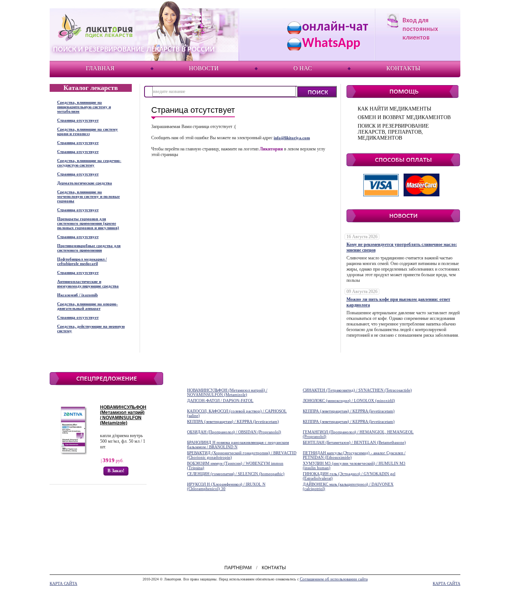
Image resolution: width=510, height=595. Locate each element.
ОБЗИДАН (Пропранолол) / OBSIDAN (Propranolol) (234, 432)
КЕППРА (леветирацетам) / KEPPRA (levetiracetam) (349, 411)
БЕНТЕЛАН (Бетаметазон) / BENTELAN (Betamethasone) (354, 442)
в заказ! (116, 470)
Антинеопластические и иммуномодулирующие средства (88, 283)
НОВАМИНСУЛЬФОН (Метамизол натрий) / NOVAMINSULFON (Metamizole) (123, 415)
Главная (100, 68)
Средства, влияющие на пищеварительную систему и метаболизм (84, 106)
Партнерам (238, 567)
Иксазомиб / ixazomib (77, 295)
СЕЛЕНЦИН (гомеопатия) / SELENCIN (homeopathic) (235, 473)
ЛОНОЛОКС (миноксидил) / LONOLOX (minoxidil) (349, 400)
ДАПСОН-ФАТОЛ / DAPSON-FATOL (220, 400)
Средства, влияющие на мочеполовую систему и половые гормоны (88, 196)
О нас (302, 68)
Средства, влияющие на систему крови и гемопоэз (87, 131)
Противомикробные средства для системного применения (89, 247)
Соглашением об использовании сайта (334, 579)
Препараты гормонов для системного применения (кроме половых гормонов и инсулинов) (88, 223)
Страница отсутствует (78, 120)
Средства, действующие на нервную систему (91, 328)
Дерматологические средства (84, 183)
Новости (204, 68)
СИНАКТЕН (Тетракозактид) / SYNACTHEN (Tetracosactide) (357, 390)
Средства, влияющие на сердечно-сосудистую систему (89, 162)
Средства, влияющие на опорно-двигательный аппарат (87, 306)
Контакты (403, 68)
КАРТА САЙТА (63, 583)
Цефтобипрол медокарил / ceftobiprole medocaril (82, 261)
